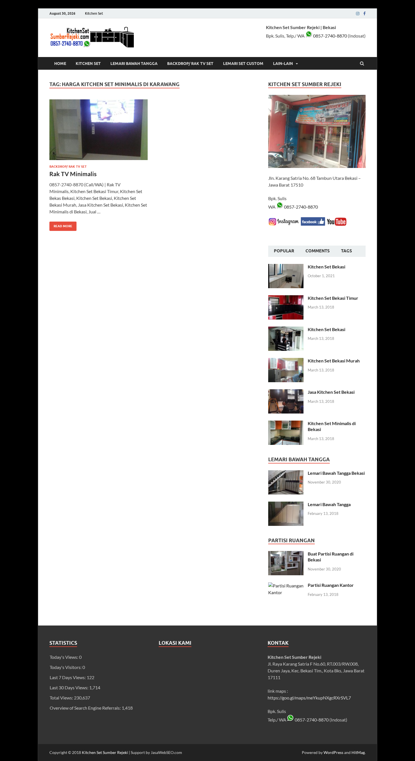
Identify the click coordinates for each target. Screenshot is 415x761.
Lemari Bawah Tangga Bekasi (336, 473)
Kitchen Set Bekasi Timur (333, 298)
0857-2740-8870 (329, 35)
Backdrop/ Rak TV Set (190, 63)
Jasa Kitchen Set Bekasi (331, 392)
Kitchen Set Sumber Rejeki (105, 752)
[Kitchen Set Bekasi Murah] (285, 361)
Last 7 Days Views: (68, 677)
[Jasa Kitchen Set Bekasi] (285, 392)
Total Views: (62, 697)
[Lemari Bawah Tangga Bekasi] (285, 473)
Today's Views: (64, 657)
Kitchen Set (94, 13)
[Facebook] (364, 13)
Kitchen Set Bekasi (326, 266)
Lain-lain (283, 63)
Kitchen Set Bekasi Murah (334, 360)
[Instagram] (358, 13)
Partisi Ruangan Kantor (331, 585)
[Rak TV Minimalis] (98, 132)
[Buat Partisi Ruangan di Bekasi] (285, 554)
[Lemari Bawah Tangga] (285, 505)
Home (60, 63)
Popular (284, 250)
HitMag (358, 752)
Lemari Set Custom (243, 63)
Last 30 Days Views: (69, 687)
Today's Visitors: (66, 667)
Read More (60, 225)
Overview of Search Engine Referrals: (86, 707)
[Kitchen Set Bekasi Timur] (285, 298)
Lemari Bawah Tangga (134, 63)
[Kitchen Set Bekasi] (285, 267)
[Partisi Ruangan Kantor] (285, 585)
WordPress (333, 752)
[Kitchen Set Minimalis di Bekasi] (285, 424)
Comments (317, 250)
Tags (346, 250)
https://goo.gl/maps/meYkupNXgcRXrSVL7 (309, 697)
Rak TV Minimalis (73, 173)
